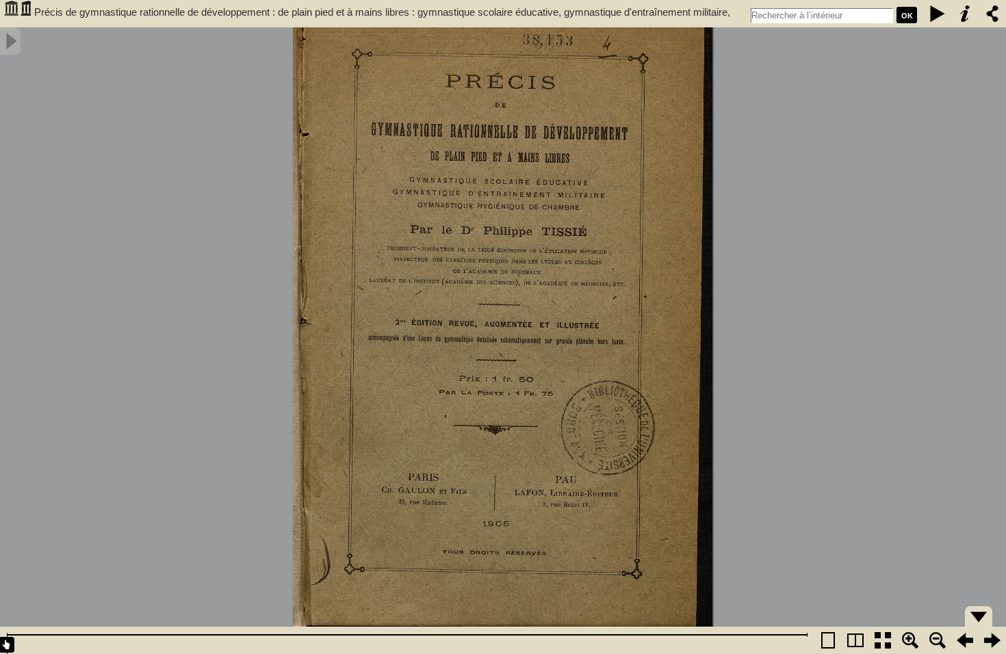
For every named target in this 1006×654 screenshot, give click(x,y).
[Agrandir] (910, 640)
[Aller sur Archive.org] (17, 13)
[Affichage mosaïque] (883, 640)
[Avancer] (992, 640)
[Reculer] (965, 640)
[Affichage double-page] (855, 640)
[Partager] (992, 13)
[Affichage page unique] (828, 640)
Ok (907, 16)
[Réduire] (937, 640)
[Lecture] (937, 13)
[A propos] (965, 13)
